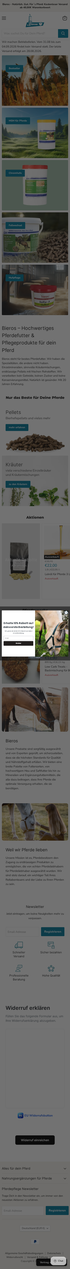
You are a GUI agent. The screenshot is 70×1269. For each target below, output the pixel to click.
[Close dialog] (66, 612)
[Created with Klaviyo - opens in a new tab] (35, 658)
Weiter (18, 643)
